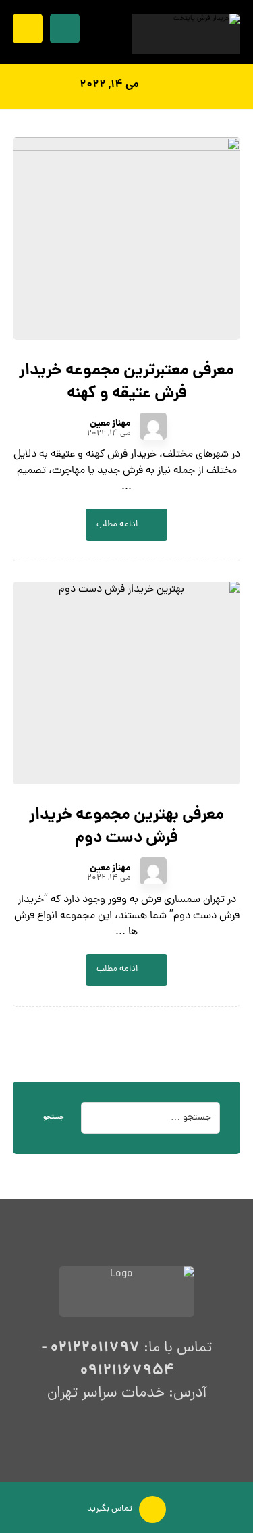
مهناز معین (110, 424)
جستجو (53, 1117)
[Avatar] (153, 426)
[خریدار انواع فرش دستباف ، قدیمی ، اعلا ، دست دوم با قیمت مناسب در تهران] (186, 34)
